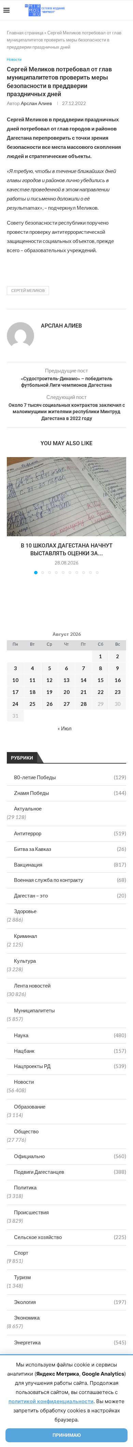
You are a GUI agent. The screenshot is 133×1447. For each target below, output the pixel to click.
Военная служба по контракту (70, 880)
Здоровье (25, 911)
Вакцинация (70, 864)
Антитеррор (70, 833)
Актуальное (28, 808)
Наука (70, 1035)
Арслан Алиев (36, 103)
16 (118, 680)
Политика (25, 1187)
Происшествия (31, 1212)
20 (66, 692)
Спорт (21, 1253)
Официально (70, 1156)
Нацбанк (70, 1051)
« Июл (65, 728)
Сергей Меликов (28, 290)
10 (15, 680)
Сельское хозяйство (70, 1237)
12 (49, 680)
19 (49, 692)
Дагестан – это (70, 895)
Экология (70, 1302)
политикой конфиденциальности (51, 1401)
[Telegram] (108, 10)
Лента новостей (32, 985)
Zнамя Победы (70, 793)
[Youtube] (94, 10)
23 (118, 692)
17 (15, 692)
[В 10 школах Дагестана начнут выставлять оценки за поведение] (66, 496)
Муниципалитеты (34, 1010)
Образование (29, 1106)
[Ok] (116, 10)
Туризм (22, 1277)
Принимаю (67, 1435)
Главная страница (25, 32)
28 (83, 704)
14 (83, 680)
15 (101, 680)
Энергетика (70, 1342)
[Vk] (101, 10)
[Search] (126, 10)
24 (15, 704)
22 (101, 692)
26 (49, 704)
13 (66, 680)
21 (83, 692)
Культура (25, 961)
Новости (24, 1082)
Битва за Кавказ (70, 849)
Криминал (25, 936)
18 (32, 692)
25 (32, 704)
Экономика (27, 1317)
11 (32, 680)
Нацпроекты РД (70, 1066)
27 (66, 704)
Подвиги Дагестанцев (70, 1172)
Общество (26, 1131)
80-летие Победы (70, 777)
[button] (12, 515)
